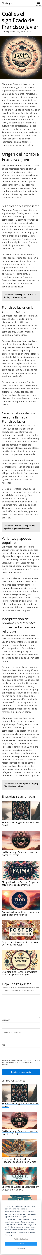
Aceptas (21, 1244)
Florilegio (7, 3)
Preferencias (21, 1248)
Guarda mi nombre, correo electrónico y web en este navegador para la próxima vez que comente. (21, 1062)
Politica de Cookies (21, 1239)
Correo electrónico (11, 1032)
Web (3, 1045)
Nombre (6, 1020)
